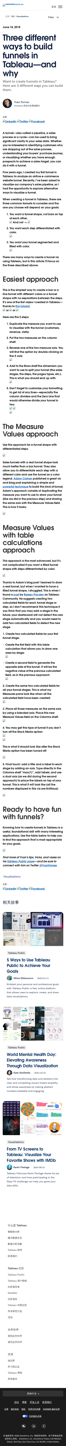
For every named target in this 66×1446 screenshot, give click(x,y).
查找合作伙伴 (15, 1335)
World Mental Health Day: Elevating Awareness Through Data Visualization (32, 1060)
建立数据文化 (15, 1237)
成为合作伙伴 (15, 1341)
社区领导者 (14, 1286)
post (16, 594)
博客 (13, 16)
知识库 (11, 1360)
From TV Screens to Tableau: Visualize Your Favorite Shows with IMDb (31, 1154)
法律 (6, 1409)
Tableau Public (16, 1274)
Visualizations (22, 16)
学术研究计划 (15, 1311)
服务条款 (15, 1409)
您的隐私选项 (35, 1416)
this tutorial (22, 306)
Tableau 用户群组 (17, 1280)
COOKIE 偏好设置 (51, 1409)
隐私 (23, 1409)
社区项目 (12, 1299)
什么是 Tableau (17, 1225)
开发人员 (34, 1402)
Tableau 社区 (16, 1268)
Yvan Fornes (21, 102)
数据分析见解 (15, 1243)
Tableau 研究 (15, 1249)
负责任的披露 (34, 1409)
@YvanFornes (48, 865)
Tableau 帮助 (15, 1372)
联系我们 (12, 1256)
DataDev (12, 1292)
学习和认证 (14, 1366)
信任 (16, 1402)
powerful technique (15, 486)
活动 (10, 1317)
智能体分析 (14, 1231)
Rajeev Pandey (34, 594)
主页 (7, 16)
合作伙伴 (13, 1329)
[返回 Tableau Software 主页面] (14, 3)
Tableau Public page (20, 861)
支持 (10, 1354)
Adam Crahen (23, 478)
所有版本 (12, 1378)
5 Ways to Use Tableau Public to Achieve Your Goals (28, 965)
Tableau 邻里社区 (17, 1305)
